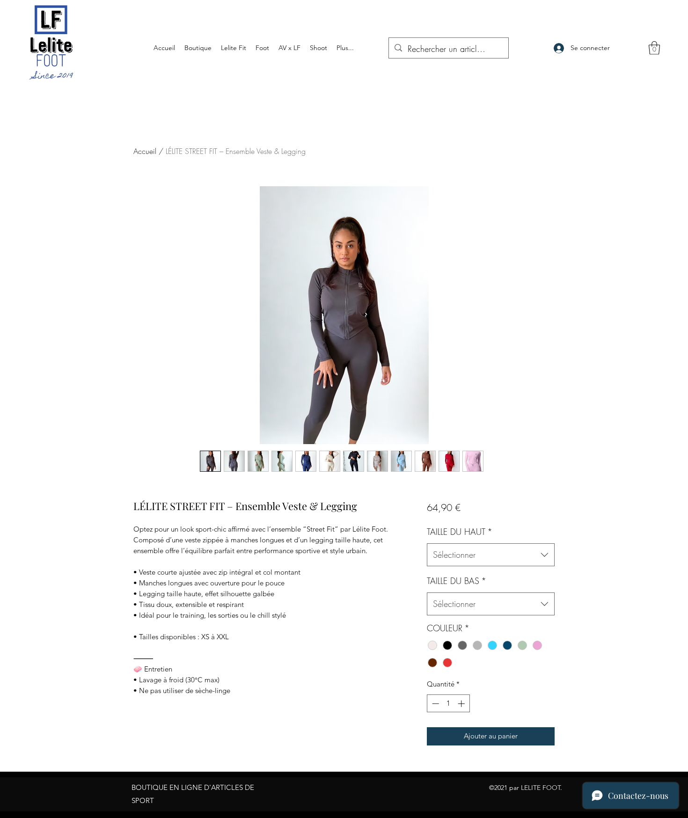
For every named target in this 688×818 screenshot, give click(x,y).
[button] (654, 48)
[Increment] (462, 703)
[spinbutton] (448, 703)
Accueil (144, 151)
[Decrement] (434, 703)
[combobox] (491, 555)
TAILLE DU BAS (456, 580)
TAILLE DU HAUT (459, 531)
